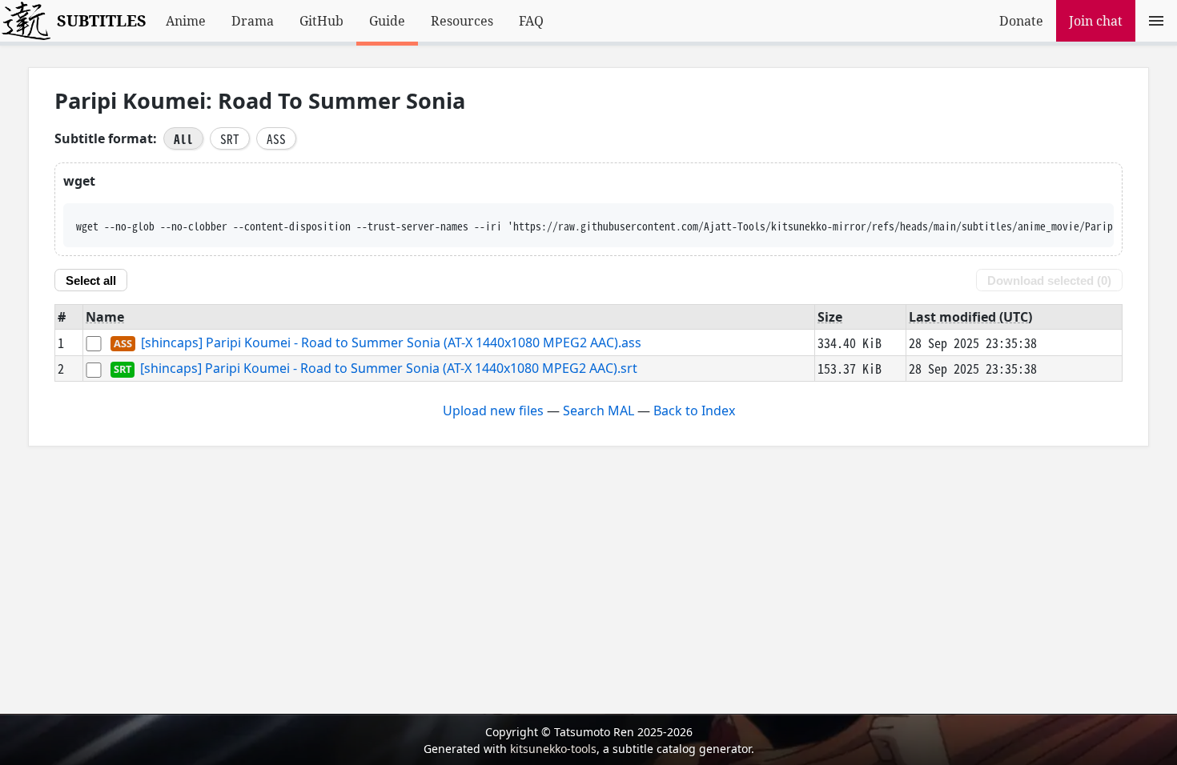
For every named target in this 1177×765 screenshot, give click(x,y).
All (183, 138)
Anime (186, 21)
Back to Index (694, 410)
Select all (91, 280)
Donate (1021, 21)
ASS (276, 138)
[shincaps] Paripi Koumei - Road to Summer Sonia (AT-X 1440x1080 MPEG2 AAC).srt (388, 369)
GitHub (321, 21)
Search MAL (598, 410)
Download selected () (1049, 280)
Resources (462, 21)
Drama (252, 21)
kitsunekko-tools (553, 748)
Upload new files (493, 410)
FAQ (531, 21)
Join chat (1096, 21)
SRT (229, 138)
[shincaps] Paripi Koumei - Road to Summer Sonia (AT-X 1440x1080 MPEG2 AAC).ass (391, 342)
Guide (387, 21)
